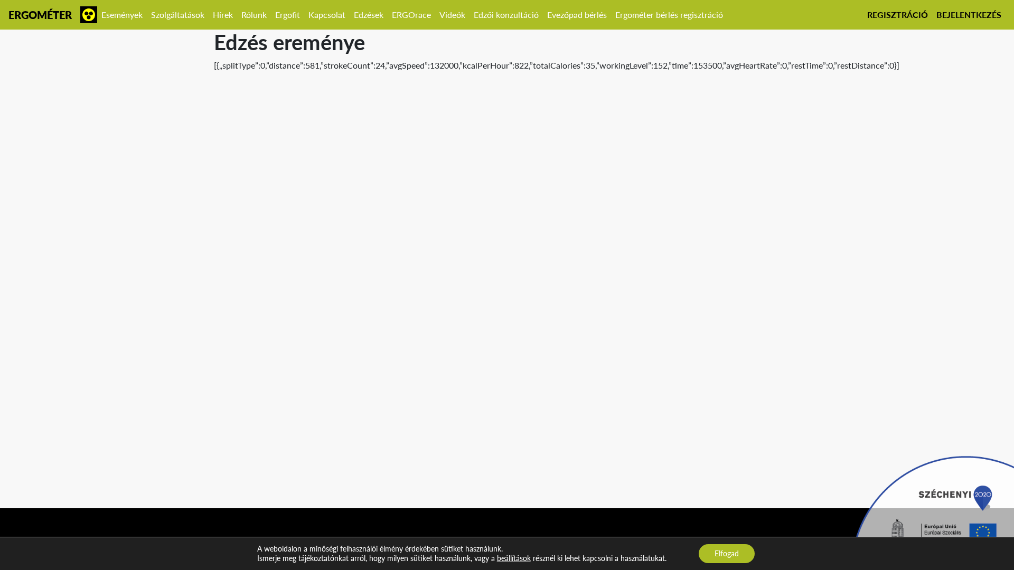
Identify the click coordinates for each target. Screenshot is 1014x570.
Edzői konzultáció (506, 15)
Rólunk (254, 15)
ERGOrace (411, 15)
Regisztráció (897, 15)
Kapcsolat (326, 15)
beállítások (514, 558)
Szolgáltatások (177, 15)
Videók (452, 15)
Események (122, 15)
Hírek (223, 15)
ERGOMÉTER (40, 14)
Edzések (368, 15)
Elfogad (727, 553)
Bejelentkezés (968, 15)
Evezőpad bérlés (577, 15)
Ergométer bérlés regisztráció (669, 15)
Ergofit (287, 15)
